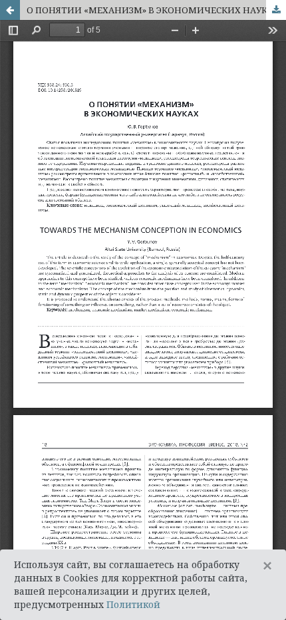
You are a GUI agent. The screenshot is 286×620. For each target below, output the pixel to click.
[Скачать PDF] (276, 10)
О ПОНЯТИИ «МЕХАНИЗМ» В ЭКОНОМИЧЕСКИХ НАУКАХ (153, 10)
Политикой (133, 604)
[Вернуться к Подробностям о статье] (10, 10)
